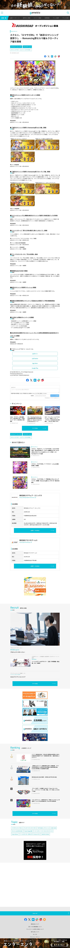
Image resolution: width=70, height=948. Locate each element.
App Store (35, 363)
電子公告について (35, 931)
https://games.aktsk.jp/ (24, 542)
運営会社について (35, 924)
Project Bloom (15, 834)
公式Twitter (35, 358)
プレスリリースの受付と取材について (35, 929)
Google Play (35, 368)
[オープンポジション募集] (35, 25)
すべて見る (35, 428)
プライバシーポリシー (35, 937)
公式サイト (35, 354)
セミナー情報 (37, 18)
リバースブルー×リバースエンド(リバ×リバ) (43, 831)
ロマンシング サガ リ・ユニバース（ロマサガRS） (21, 49)
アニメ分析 (65, 18)
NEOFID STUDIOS (45, 834)
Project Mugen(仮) (28, 831)
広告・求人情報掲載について (35, 926)
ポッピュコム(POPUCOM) (17, 831)
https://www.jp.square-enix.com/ (26, 497)
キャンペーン (14, 31)
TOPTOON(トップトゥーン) (43, 828)
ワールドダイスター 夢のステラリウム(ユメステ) (30, 834)
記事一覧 (3, 18)
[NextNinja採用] (35, 850)
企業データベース (14, 18)
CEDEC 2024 (53, 828)
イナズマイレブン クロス (17, 828)
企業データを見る (35, 530)
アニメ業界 (56, 18)
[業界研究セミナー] (35, 586)
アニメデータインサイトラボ (29, 828)
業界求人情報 (26, 18)
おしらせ (35, 934)
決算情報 (47, 18)
